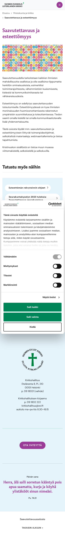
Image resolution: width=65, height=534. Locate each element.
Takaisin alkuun (32, 528)
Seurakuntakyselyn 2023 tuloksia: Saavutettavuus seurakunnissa (28, 198)
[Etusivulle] (13, 4)
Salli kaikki (32, 307)
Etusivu (6, 13)
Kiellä (33, 327)
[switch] (57, 266)
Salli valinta (32, 317)
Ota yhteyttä (32, 445)
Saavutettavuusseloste (32, 519)
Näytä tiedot (49, 297)
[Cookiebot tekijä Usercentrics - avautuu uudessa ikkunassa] (48, 204)
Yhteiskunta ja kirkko (23, 13)
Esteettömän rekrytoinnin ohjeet (27, 188)
